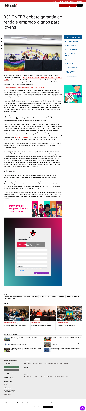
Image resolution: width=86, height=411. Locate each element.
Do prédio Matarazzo (70, 45)
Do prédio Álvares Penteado (70, 72)
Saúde (50, 5)
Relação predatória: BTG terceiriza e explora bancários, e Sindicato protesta (24, 338)
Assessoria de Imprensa (37, 363)
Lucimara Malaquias (52, 296)
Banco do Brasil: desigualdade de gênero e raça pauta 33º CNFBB (24, 87)
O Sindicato (33, 5)
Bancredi (25, 370)
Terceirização (43, 296)
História (60, 363)
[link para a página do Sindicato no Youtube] (63, 1)
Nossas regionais (7, 394)
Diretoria (45, 363)
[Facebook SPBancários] (7, 364)
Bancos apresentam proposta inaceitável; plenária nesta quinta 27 (66, 338)
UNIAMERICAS (49, 376)
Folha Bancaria (78, 1)
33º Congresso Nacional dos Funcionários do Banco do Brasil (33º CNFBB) (33, 79)
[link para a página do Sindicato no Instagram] (58, 1)
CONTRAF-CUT (30, 376)
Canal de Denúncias (64, 5)
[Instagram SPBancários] (11, 364)
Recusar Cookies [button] (38, 406)
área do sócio (73, 5)
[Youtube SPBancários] (14, 364)
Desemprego (61, 296)
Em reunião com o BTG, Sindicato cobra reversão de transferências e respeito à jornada (23, 343)
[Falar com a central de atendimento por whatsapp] (6, 384)
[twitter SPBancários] (5, 364)
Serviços (55, 5)
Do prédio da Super (70, 63)
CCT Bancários (8, 298)
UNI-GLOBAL (42, 376)
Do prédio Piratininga (71, 76)
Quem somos (66, 363)
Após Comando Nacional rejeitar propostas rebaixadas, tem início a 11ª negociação (15, 324)
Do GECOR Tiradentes (71, 49)
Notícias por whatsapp (11, 366)
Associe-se (80, 5)
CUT (25, 376)
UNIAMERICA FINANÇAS (59, 376)
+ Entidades (67, 376)
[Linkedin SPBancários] (9, 364)
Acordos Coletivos (27, 363)
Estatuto (56, 363)
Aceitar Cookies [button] (48, 406)
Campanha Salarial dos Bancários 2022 (13, 296)
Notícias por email (10, 370)
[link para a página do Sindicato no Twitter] (56, 1)
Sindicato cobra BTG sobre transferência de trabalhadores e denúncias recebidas (65, 349)
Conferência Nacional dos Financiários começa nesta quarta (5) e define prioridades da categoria (26, 349)
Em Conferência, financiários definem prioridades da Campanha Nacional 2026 (66, 343)
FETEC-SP (36, 376)
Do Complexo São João (72, 67)
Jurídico (66, 1)
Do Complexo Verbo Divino (72, 41)
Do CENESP (68, 59)
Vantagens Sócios (42, 5)
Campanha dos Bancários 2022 (73, 296)
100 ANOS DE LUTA (10, 1)
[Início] (13, 5)
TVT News (35, 370)
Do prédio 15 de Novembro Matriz (72, 54)
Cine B (30, 370)
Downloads (50, 363)
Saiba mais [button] (78, 402)
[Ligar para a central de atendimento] (4, 384)
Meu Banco (25, 5)
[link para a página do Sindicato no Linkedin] (60, 1)
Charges (72, 1)
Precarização (27, 296)
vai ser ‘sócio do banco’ (21, 137)
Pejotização (34, 296)
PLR (14, 298)
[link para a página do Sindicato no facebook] (53, 1)
